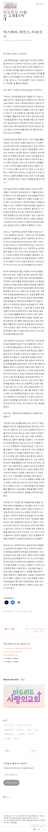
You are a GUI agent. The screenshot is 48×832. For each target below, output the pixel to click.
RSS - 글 (8, 797)
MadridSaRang (25, 40)
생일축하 (20, 730)
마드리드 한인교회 (24, 725)
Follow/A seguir (11, 783)
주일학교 (31, 734)
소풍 (28, 730)
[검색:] (16, 751)
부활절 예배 (8, 730)
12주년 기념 (9, 725)
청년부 (17, 738)
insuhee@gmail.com (10, 655)
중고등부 (7, 738)
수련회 (36, 730)
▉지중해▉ (8, 629)
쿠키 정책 (13, 822)
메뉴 (41, 3)
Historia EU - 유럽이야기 (14, 611)
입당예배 (21, 734)
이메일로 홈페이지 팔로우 (15, 763)
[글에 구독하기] (4, 797)
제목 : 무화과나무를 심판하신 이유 (35, 630)
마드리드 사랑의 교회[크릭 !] (15, 15)
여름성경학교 (9, 734)
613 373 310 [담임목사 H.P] (12, 652)
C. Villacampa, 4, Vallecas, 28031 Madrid (17, 648)
